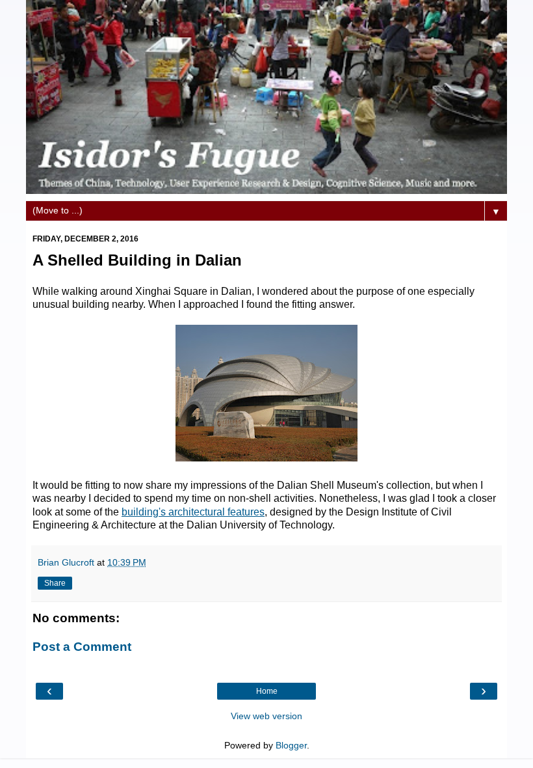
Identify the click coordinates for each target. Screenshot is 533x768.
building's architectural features (193, 511)
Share (55, 583)
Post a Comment (81, 646)
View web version (266, 716)
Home (267, 691)
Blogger (291, 745)
